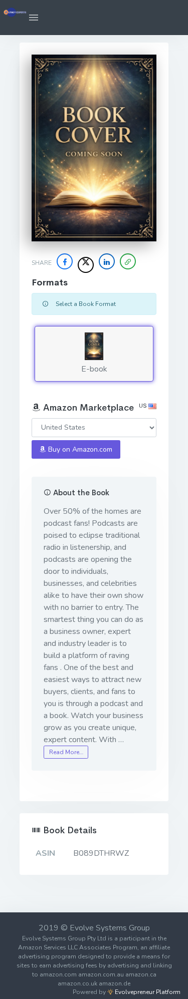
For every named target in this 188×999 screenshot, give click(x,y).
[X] (86, 265)
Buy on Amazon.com (79, 449)
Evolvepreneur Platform (146, 992)
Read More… (66, 752)
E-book (94, 369)
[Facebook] (65, 261)
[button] (33, 17)
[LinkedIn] (107, 261)
